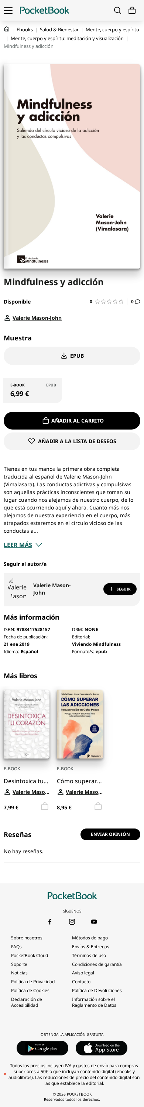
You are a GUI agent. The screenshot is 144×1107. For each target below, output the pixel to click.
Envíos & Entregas (90, 946)
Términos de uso (89, 955)
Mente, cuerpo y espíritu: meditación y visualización (67, 38)
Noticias (19, 973)
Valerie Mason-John (52, 589)
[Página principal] (44, 10)
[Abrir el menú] (8, 10)
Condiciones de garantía (97, 964)
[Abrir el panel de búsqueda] (117, 10)
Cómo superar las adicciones (80, 780)
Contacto (81, 981)
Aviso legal (83, 973)
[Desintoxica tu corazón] (26, 724)
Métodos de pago (90, 938)
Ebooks (25, 29)
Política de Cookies (30, 990)
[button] (108, 301)
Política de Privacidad (33, 981)
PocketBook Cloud (29, 955)
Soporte (19, 964)
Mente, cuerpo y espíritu (112, 29)
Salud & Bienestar (59, 29)
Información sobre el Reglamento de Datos (94, 1002)
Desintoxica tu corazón (26, 780)
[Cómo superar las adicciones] (80, 724)
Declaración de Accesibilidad (26, 1002)
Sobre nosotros (26, 938)
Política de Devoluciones (97, 990)
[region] (72, 741)
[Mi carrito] (132, 10)
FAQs (16, 946)
